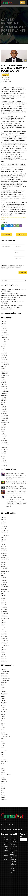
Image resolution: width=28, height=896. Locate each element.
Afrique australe (5, 671)
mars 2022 (3, 409)
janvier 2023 (4, 389)
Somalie (3, 783)
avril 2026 (3, 326)
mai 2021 (3, 431)
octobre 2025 (4, 337)
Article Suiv (21, 234)
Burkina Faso (4, 694)
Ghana (2, 729)
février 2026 (4, 330)
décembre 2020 (4, 442)
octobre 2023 (4, 373)
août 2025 (3, 341)
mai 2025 (3, 348)
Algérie (2, 685)
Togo (2, 792)
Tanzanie (3, 788)
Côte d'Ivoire (4, 711)
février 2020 (4, 465)
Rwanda (3, 772)
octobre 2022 (4, 393)
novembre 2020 (5, 445)
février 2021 (4, 438)
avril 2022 (3, 407)
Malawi (2, 752)
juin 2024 (3, 368)
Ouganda (3, 770)
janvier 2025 (4, 357)
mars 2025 (3, 353)
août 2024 (3, 366)
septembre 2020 (5, 449)
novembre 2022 (5, 391)
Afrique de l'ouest (5, 678)
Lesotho (3, 743)
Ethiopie (3, 723)
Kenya (2, 741)
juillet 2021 (3, 427)
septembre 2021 (5, 422)
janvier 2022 (4, 413)
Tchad (2, 790)
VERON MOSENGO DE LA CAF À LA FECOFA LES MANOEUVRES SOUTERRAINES (12, 298)
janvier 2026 (4, 332)
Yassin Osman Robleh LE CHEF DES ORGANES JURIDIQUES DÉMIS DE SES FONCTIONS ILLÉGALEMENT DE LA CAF (12, 307)
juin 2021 (3, 429)
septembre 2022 (5, 395)
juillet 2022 (3, 400)
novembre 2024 (5, 362)
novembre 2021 (5, 418)
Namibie (3, 763)
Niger (2, 765)
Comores (3, 705)
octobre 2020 (4, 447)
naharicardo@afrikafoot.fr (6, 842)
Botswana (3, 691)
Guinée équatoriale (5, 736)
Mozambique (4, 761)
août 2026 (3, 321)
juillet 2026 (3, 323)
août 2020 (3, 451)
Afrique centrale (5, 673)
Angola (2, 687)
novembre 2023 (5, 371)
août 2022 (3, 398)
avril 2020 (3, 460)
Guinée (2, 732)
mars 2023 (3, 384)
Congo (2, 707)
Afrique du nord (5, 680)
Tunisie (2, 795)
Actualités (5, 75)
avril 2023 (3, 382)
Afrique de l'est (4, 676)
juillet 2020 (3, 454)
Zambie (3, 797)
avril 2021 (3, 433)
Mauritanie (3, 759)
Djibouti (3, 714)
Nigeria (2, 768)
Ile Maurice (3, 738)
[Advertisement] (14, 20)
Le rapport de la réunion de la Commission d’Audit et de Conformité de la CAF (14, 290)
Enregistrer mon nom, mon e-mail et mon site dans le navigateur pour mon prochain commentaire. (12, 267)
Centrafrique (4, 703)
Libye (2, 747)
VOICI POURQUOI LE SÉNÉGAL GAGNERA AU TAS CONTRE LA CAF (12, 302)
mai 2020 (3, 458)
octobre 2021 (4, 420)
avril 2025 (3, 350)
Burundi (3, 696)
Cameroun (3, 698)
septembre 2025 (5, 339)
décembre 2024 (4, 359)
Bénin (2, 689)
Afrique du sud (4, 682)
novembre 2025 (5, 335)
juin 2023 (3, 377)
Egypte (2, 716)
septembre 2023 (5, 375)
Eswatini (3, 720)
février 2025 (4, 355)
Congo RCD (4, 709)
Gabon (2, 725)
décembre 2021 (4, 415)
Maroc (2, 756)
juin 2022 (3, 402)
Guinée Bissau (4, 734)
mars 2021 (3, 436)
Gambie (3, 727)
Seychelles (3, 779)
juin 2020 (3, 456)
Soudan (3, 786)
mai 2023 (3, 380)
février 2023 (4, 386)
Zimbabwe (3, 799)
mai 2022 (3, 404)
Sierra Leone (4, 781)
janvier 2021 (4, 440)
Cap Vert (3, 700)
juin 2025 (3, 346)
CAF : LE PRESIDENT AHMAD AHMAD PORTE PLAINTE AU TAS (14, 68)
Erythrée (3, 718)
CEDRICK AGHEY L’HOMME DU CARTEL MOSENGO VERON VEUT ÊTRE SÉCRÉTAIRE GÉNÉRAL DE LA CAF (13, 294)
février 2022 (4, 411)
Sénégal (3, 777)
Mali (2, 754)
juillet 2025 (3, 344)
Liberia (2, 745)
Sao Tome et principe (6, 774)
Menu (23, 2)
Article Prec (7, 234)
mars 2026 (3, 328)
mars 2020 (3, 463)
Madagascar (4, 750)
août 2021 (3, 424)
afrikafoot (7, 77)
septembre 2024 (5, 364)
